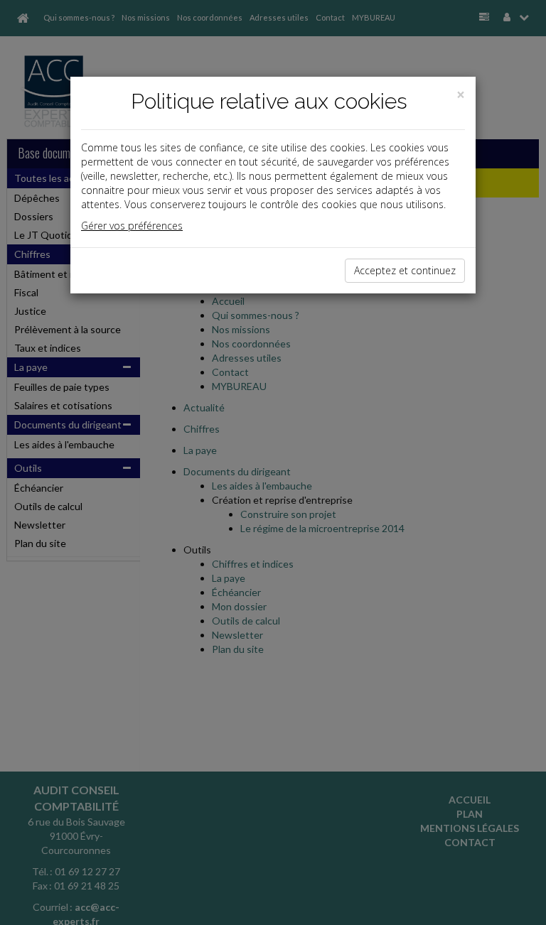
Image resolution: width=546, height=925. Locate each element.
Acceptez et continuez (405, 270)
